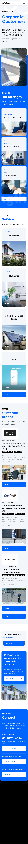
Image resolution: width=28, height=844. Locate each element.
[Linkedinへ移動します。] (20, 818)
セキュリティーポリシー (17, 821)
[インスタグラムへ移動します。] (12, 818)
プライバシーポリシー (6, 821)
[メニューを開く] (24, 3)
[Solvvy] (5, 3)
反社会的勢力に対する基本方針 (8, 823)
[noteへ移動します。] (16, 818)
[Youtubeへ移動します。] (8, 818)
